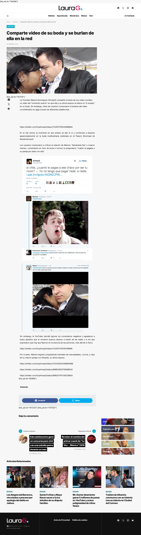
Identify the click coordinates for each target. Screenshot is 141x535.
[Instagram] (128, 8)
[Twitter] (123, 8)
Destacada (24, 387)
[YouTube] (132, 8)
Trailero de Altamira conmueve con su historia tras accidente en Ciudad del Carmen (119, 498)
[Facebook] (118, 8)
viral (37, 109)
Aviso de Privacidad (62, 520)
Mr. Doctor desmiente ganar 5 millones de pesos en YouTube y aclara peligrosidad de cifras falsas (86, 500)
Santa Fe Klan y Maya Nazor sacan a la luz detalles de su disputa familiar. (51, 498)
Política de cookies (79, 520)
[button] (8, 16)
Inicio (8, 22)
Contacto (130, 16)
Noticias (15, 22)
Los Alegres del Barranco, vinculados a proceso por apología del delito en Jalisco (20, 498)
